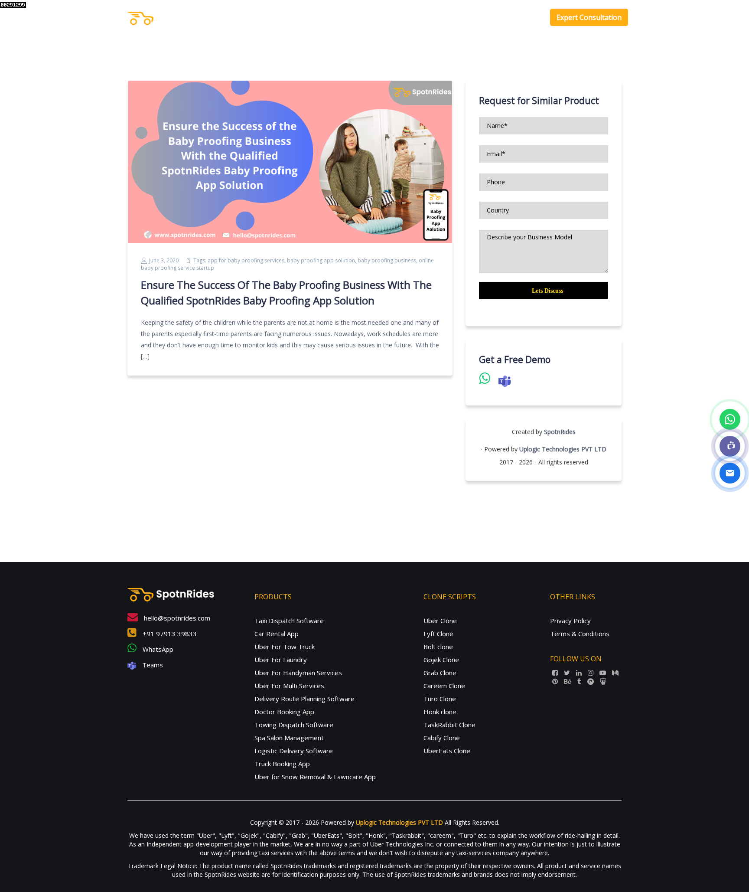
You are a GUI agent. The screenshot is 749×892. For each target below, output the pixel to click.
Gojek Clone (441, 659)
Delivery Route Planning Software (304, 698)
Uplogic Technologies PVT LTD (562, 449)
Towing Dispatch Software (293, 724)
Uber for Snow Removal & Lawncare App (315, 776)
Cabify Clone (441, 737)
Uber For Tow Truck (284, 646)
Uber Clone (440, 620)
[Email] (730, 473)
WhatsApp (157, 649)
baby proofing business (387, 260)
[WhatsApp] (730, 419)
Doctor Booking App (284, 711)
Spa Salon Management (289, 737)
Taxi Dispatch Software (289, 620)
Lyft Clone (438, 633)
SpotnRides (560, 432)
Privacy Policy (570, 620)
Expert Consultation (589, 17)
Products (431, 17)
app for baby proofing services (246, 260)
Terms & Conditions (579, 633)
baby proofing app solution (321, 260)
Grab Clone (439, 672)
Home (399, 17)
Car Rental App (276, 633)
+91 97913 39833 (169, 633)
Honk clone (439, 711)
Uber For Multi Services (289, 685)
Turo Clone (439, 698)
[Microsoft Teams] (730, 446)
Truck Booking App (282, 763)
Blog (529, 17)
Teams (151, 664)
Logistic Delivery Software (293, 750)
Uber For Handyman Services (298, 672)
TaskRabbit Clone (449, 724)
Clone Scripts (484, 17)
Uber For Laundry (280, 659)
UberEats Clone (446, 750)
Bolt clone (438, 646)
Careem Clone (444, 685)
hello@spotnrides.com (176, 618)
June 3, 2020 (164, 260)
